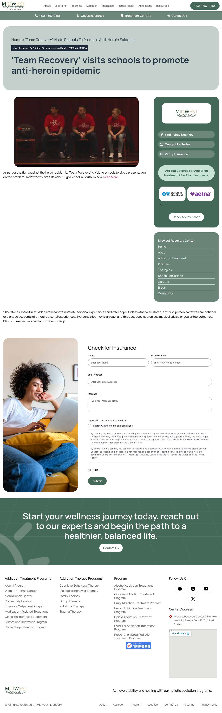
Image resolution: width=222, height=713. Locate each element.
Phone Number (159, 355)
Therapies (108, 5)
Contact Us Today (177, 144)
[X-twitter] (193, 599)
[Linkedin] (206, 589)
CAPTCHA (93, 470)
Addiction (92, 5)
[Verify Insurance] (162, 154)
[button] (161, 204)
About (47, 5)
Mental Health (126, 5)
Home (16, 39)
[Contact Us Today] (162, 144)
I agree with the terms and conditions (113, 425)
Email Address (95, 374)
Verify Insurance (176, 154)
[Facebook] (180, 589)
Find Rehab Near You (179, 134)
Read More (110, 177)
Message (92, 393)
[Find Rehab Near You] (162, 134)
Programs (76, 5)
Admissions (145, 5)
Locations (60, 5)
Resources (162, 5)
